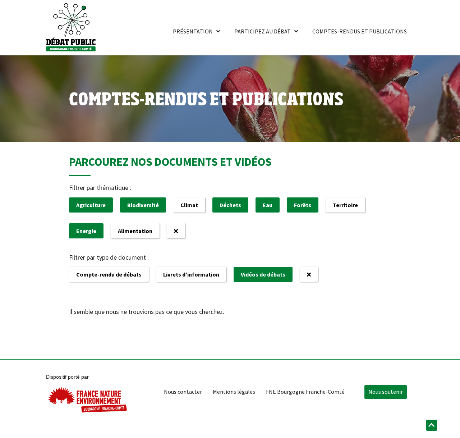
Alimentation (135, 230)
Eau (267, 205)
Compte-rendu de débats (109, 274)
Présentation (193, 31)
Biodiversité (143, 205)
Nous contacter (183, 391)
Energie (86, 230)
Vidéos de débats (263, 274)
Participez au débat (262, 31)
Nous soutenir (385, 391)
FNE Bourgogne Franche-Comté (305, 391)
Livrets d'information (191, 274)
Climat (189, 205)
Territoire (345, 205)
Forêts (302, 205)
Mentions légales (234, 391)
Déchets (230, 205)
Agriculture (91, 205)
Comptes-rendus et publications (359, 31)
